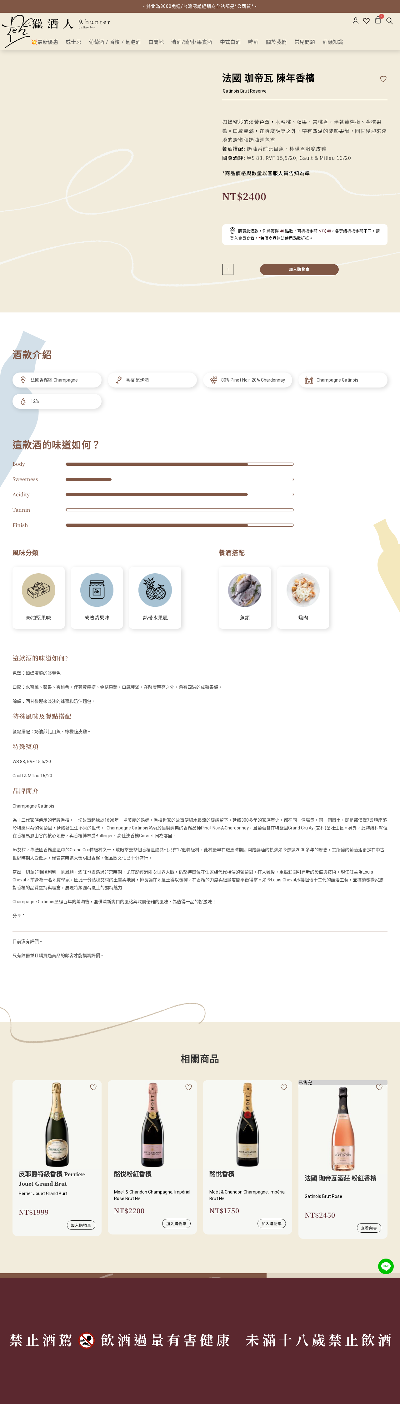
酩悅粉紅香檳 (133, 1174)
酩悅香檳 (221, 1174)
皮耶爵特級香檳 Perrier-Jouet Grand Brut (52, 1179)
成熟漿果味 (96, 617)
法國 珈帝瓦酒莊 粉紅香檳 (341, 1178)
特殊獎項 (25, 746)
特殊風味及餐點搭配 (42, 716)
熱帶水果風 (155, 617)
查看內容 (369, 1227)
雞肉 (303, 617)
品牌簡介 (25, 790)
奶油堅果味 (38, 617)
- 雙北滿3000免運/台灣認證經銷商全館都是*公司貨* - (200, 6)
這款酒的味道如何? (40, 657)
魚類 (245, 617)
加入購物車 (299, 269)
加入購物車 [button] (81, 1225)
